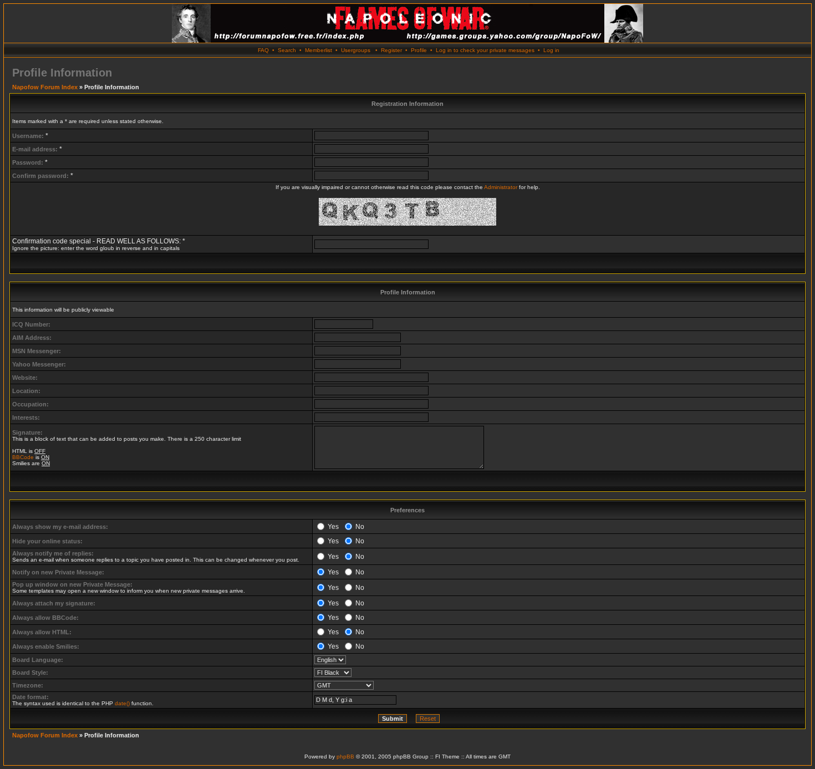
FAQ (263, 50)
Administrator (500, 187)
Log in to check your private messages (485, 50)
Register (391, 50)
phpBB (345, 756)
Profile (419, 50)
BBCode (23, 457)
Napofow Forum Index (45, 87)
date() (122, 703)
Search (287, 50)
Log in (551, 50)
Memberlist (318, 50)
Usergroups (355, 50)
